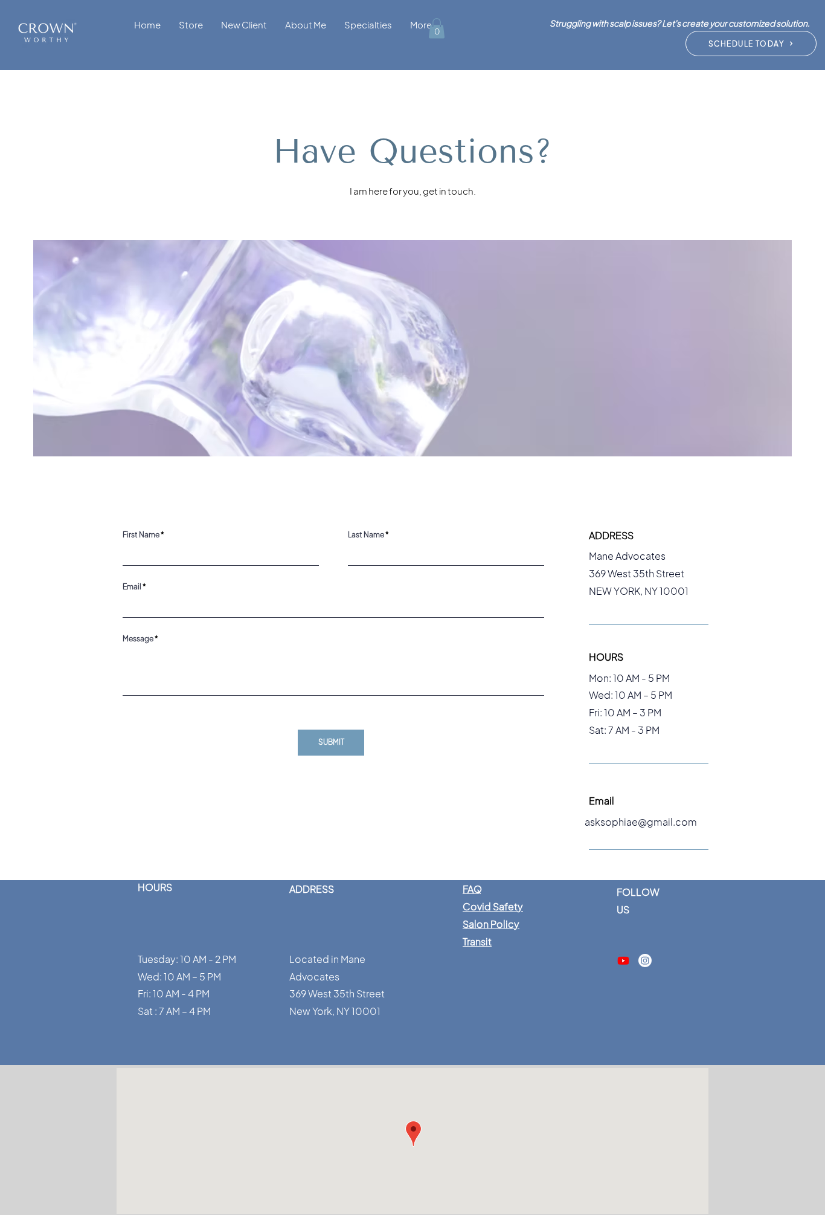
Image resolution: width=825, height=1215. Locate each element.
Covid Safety (493, 906)
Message (138, 639)
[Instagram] (645, 960)
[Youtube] (623, 960)
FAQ (472, 889)
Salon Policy (491, 924)
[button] (244, 24)
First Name (141, 535)
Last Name (366, 535)
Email (132, 587)
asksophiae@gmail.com (641, 821)
